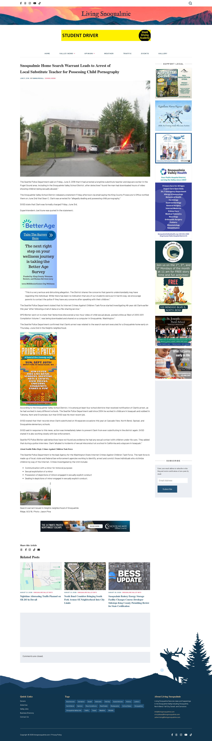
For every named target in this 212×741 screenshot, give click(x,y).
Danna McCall (38, 78)
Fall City (107, 701)
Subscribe (167, 489)
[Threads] (22, 550)
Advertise (23, 705)
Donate (23, 701)
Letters (136, 701)
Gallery (163, 53)
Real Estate (103, 706)
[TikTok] (35, 550)
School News (50, 78)
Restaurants (115, 706)
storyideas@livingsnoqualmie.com (167, 714)
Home (47, 53)
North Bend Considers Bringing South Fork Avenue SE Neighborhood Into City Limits (84, 599)
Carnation (81, 701)
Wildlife (110, 710)
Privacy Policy (56, 735)
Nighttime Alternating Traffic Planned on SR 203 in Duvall (40, 598)
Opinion (89, 53)
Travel (94, 710)
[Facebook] (26, 550)
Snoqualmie (139, 706)
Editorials (98, 701)
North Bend (70, 706)
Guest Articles (118, 701)
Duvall (90, 701)
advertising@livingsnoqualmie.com (167, 717)
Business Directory (27, 713)
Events (145, 53)
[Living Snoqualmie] (106, 14)
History (128, 701)
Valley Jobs (24, 709)
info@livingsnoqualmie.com (164, 712)
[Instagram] (30, 550)
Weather (109, 53)
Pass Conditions (91, 706)
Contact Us (24, 717)
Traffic (127, 53)
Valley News (66, 53)
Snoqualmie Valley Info (43, 592)
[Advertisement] (85, 630)
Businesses (70, 701)
